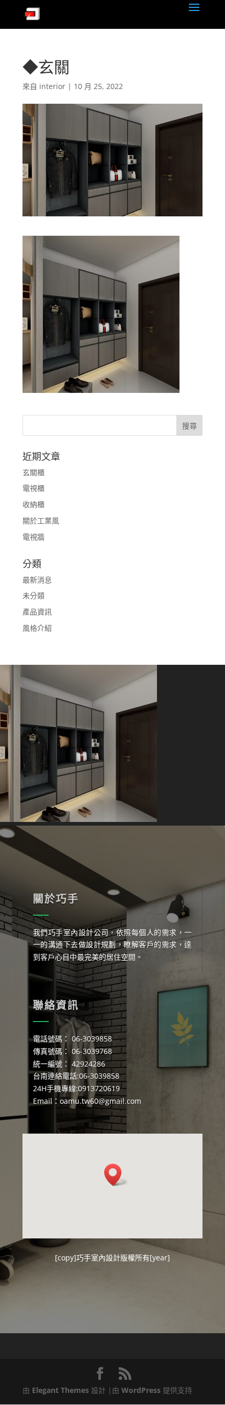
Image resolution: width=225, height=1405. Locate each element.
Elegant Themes (60, 1390)
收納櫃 (33, 504)
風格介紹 (37, 628)
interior (52, 86)
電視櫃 (33, 488)
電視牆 (33, 537)
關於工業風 (40, 520)
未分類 (33, 595)
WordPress (141, 1390)
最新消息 (37, 580)
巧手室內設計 (98, 1258)
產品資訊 (37, 612)
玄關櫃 (33, 472)
